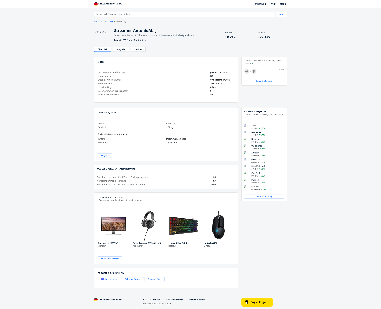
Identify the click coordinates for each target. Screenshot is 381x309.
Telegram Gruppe (133, 279)
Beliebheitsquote (255, 111)
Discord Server (111, 279)
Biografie (121, 49)
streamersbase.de (110, 3)
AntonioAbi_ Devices (110, 258)
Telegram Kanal (154, 279)
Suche (281, 14)
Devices (138, 49)
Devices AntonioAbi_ (111, 197)
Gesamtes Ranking (264, 81)
